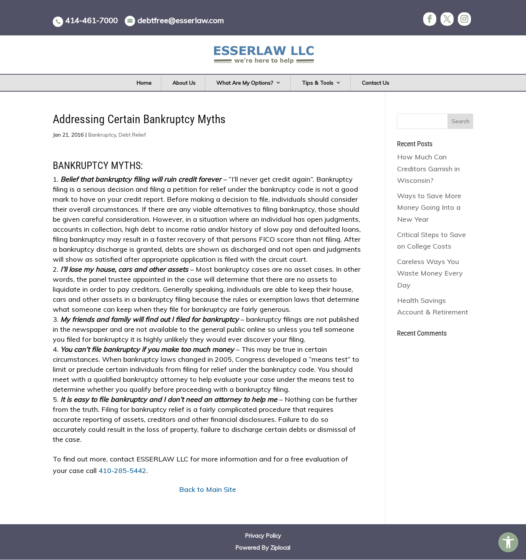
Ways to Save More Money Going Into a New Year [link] (429, 207)
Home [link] (144, 82)
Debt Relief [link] (132, 134)
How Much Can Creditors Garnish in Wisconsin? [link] (428, 168)
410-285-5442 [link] (122, 470)
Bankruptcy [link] (102, 134)
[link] (508, 542)
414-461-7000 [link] (91, 20)
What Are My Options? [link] (244, 82)
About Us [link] (184, 82)
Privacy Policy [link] (263, 535)
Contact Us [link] (375, 82)
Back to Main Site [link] (207, 489)
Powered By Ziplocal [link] (262, 547)
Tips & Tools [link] (317, 82)
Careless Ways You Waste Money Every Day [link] (430, 273)
